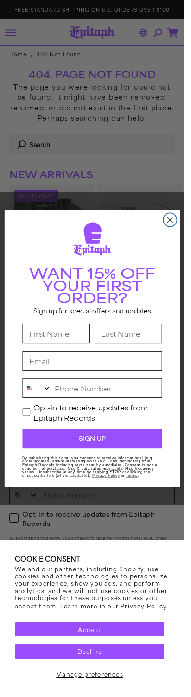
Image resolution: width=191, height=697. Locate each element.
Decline (89, 651)
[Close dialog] (170, 219)
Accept (89, 629)
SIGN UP (91, 438)
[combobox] (37, 388)
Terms (132, 475)
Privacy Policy (144, 605)
